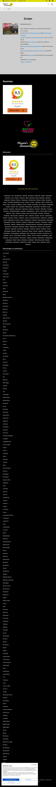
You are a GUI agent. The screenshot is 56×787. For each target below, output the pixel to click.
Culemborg (37, 202)
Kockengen (47, 213)
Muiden (50, 222)
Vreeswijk (34, 237)
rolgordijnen (28, 37)
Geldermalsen (28, 206)
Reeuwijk (13, 231)
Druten (24, 204)
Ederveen (44, 204)
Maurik (13, 222)
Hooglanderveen (30, 211)
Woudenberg (8, 242)
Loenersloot (44, 217)
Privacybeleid (34, 764)
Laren (26, 215)
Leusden (5, 217)
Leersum (42, 215)
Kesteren (40, 213)
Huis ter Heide (43, 211)
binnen (27, 33)
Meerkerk (18, 222)
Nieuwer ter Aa (47, 224)
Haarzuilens (18, 209)
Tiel (51, 233)
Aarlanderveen (18, 195)
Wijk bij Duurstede (39, 240)
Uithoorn (24, 235)
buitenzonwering (36, 33)
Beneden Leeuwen (7, 297)
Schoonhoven (7, 233)
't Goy (12, 195)
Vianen (50, 235)
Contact (22, 62)
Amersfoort (8, 198)
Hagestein (31, 209)
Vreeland (29, 237)
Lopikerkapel (10, 220)
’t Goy (4, 256)
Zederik (29, 242)
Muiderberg (7, 224)
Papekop (38, 228)
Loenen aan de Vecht (34, 217)
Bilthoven (13, 200)
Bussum (27, 202)
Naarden (13, 224)
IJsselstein (8, 213)
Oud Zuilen (20, 228)
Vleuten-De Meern (7, 709)
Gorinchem (43, 206)
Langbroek (21, 215)
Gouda (48, 206)
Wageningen (9, 240)
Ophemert (7, 228)
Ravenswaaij (7, 231)
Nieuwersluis (8, 226)
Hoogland (23, 211)
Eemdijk (8, 206)
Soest (28, 233)
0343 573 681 (22, 0)
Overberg (32, 228)
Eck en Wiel (35, 204)
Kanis (28, 213)
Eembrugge (50, 204)
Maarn (22, 220)
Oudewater (26, 228)
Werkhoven (24, 240)
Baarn (27, 198)
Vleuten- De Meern (14, 237)
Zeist (38, 242)
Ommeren (48, 226)
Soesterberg (33, 233)
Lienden (16, 217)
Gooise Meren (36, 206)
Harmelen (37, 209)
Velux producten (32, 42)
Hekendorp (43, 209)
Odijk (43, 226)
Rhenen (30, 231)
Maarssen (34, 220)
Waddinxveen (49, 237)
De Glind (48, 202)
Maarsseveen (50, 220)
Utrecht (34, 235)
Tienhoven (6, 235)
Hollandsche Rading (15, 211)
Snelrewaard (23, 233)
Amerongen (48, 195)
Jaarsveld (18, 213)
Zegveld (34, 242)
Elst (17, 206)
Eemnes (13, 206)
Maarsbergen (27, 220)
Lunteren (17, 220)
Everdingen (21, 206)
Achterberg (31, 195)
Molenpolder (31, 222)
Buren (22, 202)
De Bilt (43, 202)
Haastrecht (25, 209)
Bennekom (42, 198)
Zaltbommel (23, 242)
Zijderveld (43, 242)
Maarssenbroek (42, 220)
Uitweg (29, 235)
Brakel (43, 200)
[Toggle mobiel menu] (52, 4)
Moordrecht (44, 222)
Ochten (39, 226)
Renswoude (25, 231)
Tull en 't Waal (17, 235)
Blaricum (18, 200)
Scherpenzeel (47, 231)
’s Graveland (6, 253)
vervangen (26, 46)
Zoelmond (28, 244)
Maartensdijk (7, 222)
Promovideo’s (28, 62)
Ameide (43, 195)
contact (32, 55)
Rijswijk (35, 231)
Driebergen (19, 204)
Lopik (5, 220)
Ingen (13, 213)
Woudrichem (16, 242)
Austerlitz (22, 198)
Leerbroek (31, 215)
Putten (49, 228)
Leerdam (37, 215)
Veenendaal (45, 235)
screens (48, 37)
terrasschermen (47, 33)
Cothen (32, 202)
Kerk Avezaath (34, 213)
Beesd (37, 198)
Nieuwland (15, 226)
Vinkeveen (5, 237)
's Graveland (7, 195)
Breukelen (48, 200)
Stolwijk (39, 233)
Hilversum (6, 211)
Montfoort (38, 222)
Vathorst (38, 235)
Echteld (29, 204)
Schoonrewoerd (15, 233)
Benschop (48, 198)
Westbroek (30, 50)
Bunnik (5, 202)
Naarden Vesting (20, 224)
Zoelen (48, 242)
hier (19, 775)
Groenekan (11, 209)
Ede (40, 204)
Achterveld (37, 195)
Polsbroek (43, 228)
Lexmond (10, 217)
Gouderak (5, 209)
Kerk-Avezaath (6, 468)
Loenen (27, 217)
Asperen (17, 198)
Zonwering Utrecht (7, 694)
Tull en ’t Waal (6, 686)
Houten (37, 211)
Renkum (19, 231)
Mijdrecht (24, 222)
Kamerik (23, 213)
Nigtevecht (21, 226)
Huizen (50, 211)
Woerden (47, 240)
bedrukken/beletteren (36, 46)
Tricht (11, 235)
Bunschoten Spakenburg (14, 202)
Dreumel (13, 204)
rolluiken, (22, 37)
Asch (13, 198)
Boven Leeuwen (7, 324)
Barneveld (24, 50)
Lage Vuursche (14, 215)
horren (43, 37)
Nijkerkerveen (33, 226)
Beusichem (7, 200)
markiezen (23, 35)
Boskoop (39, 200)
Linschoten (42, 50)
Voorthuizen (23, 237)
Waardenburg (41, 237)
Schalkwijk (35, 50)
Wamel (15, 240)
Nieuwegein (40, 224)
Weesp (19, 240)
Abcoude (25, 195)
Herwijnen (49, 209)
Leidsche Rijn (48, 215)
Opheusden (14, 228)
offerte (28, 59)
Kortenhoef (6, 215)
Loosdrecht (50, 217)
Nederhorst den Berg (31, 224)
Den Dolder (5, 356)
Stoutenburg (45, 233)
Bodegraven (25, 200)
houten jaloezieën (36, 37)
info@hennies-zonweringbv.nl (10, 0)
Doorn (8, 204)
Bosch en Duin (32, 200)
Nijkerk (27, 226)
